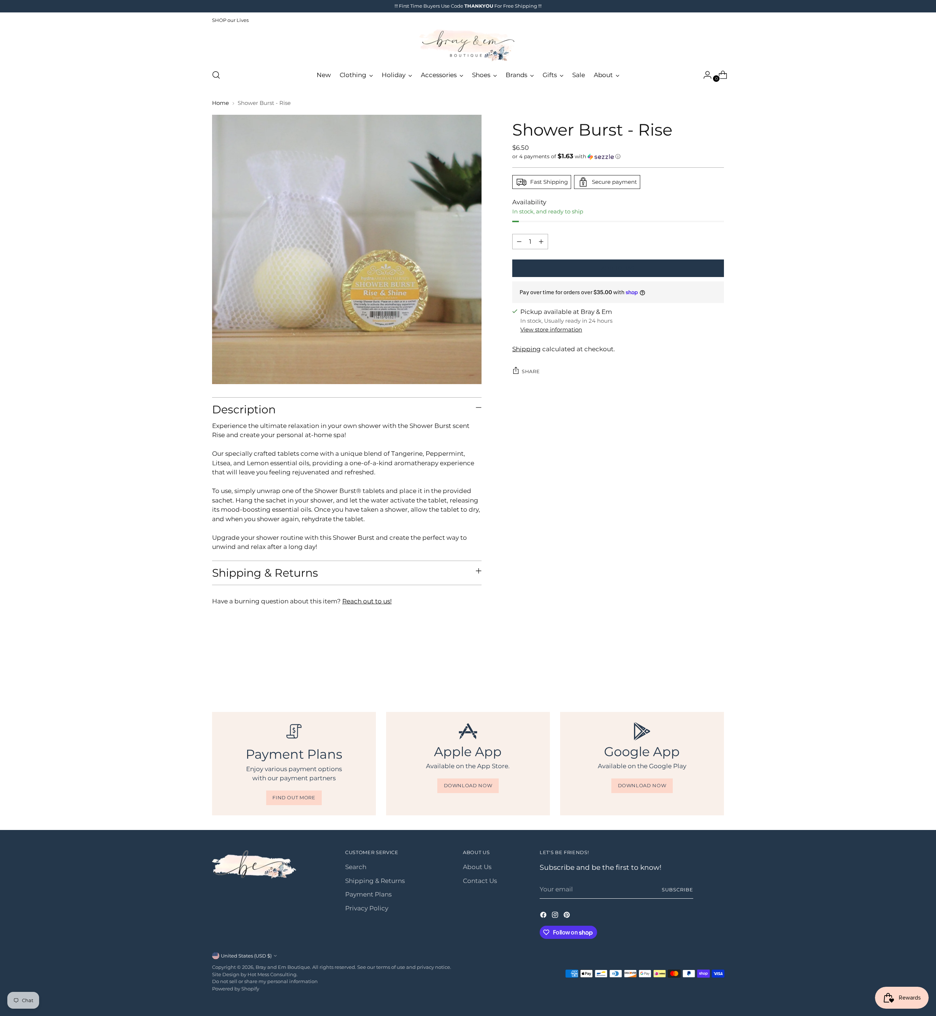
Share (531, 371)
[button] (618, 156)
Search (355, 867)
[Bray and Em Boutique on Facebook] (544, 916)
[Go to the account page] (704, 75)
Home (220, 102)
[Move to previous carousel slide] (701, 672)
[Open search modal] (216, 75)
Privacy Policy (366, 908)
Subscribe (677, 889)
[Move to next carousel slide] (718, 672)
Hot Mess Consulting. (273, 974)
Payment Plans (368, 894)
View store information (551, 329)
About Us (477, 867)
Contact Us (480, 880)
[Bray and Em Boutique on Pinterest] (567, 916)
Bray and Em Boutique (283, 967)
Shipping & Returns (375, 880)
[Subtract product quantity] (519, 241)
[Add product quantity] (541, 241)
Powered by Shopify (235, 989)
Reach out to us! (367, 601)
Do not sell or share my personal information (265, 981)
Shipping (526, 348)
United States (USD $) (246, 956)
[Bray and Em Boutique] (468, 45)
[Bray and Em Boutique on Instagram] (555, 916)
